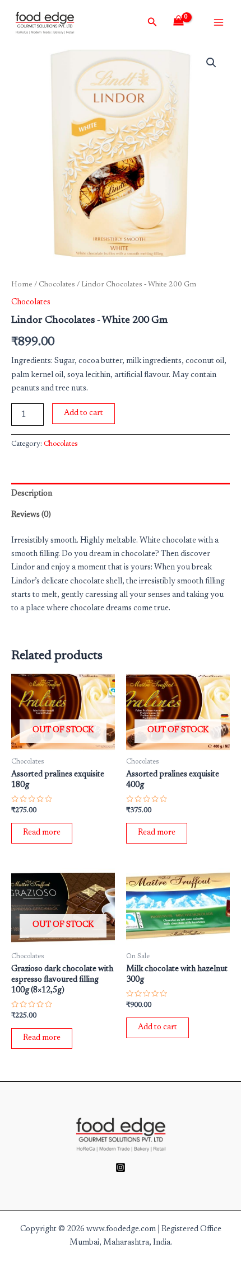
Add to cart (83, 413)
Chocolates (57, 285)
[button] (211, 63)
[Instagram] (120, 1167)
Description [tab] (31, 493)
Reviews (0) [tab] (31, 515)
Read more (42, 832)
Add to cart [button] (157, 1027)
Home (22, 285)
